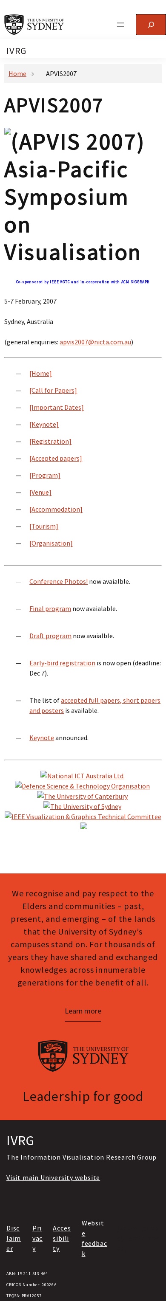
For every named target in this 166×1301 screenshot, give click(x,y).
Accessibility (62, 1238)
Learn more (83, 1011)
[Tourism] (43, 526)
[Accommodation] (56, 509)
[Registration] (50, 441)
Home (17, 73)
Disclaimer (13, 1238)
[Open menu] (120, 25)
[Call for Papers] (53, 390)
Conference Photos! (58, 581)
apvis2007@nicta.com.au (95, 342)
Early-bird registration (62, 663)
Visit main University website (53, 1177)
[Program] (44, 475)
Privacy (37, 1238)
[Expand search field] (151, 24)
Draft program (50, 635)
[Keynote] (44, 424)
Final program (50, 608)
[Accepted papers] (55, 458)
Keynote (41, 737)
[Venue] (40, 492)
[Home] (40, 373)
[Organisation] (51, 543)
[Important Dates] (56, 407)
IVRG (16, 50)
